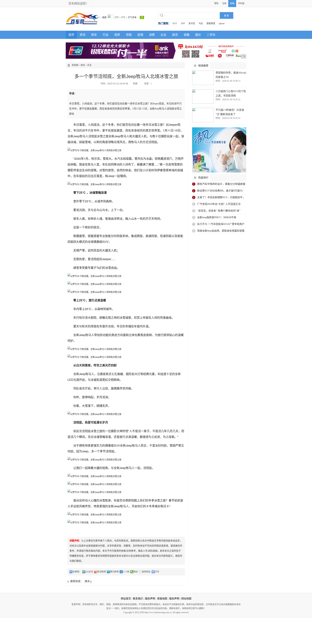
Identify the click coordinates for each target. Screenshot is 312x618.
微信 (135, 571)
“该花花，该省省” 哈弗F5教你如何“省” (218, 210)
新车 (94, 34)
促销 (140, 34)
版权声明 (150, 598)
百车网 (75, 65)
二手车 (211, 34)
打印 (157, 571)
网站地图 (186, 598)
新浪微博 (101, 571)
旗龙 (87, 581)
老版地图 (162, 598)
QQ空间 (89, 571)
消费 (152, 34)
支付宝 (191, 23)
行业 (106, 34)
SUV (175, 23)
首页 (71, 34)
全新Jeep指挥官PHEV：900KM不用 (216, 217)
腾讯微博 (114, 571)
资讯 (82, 34)
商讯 (175, 34)
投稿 (232, 3)
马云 (201, 23)
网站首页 (126, 598)
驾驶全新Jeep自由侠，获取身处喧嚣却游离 (220, 230)
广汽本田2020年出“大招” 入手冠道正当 (218, 204)
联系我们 (138, 598)
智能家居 (211, 23)
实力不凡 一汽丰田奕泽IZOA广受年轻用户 (220, 224)
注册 (224, 3)
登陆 (216, 3)
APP (183, 23)
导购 (129, 34)
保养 (117, 34)
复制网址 (146, 571)
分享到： (77, 571)
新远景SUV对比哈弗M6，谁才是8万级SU (220, 190)
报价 (198, 34)
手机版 (241, 3)
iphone (222, 23)
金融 (186, 34)
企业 (163, 34)
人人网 (126, 571)
